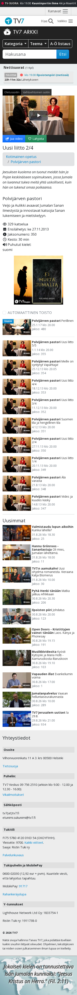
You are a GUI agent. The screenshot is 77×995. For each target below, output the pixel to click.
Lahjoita (38, 139)
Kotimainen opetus (21, 156)
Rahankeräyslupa (14, 894)
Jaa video (16, 139)
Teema (36, 43)
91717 (23, 886)
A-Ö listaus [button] (60, 43)
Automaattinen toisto (30, 312)
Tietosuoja (10, 766)
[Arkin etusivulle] (21, 31)
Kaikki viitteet (33, 842)
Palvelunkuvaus (13, 855)
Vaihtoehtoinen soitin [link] (36, 92)
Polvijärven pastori (26, 161)
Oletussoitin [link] (11, 92)
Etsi (62, 54)
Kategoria (14, 43)
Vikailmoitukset (13, 795)
